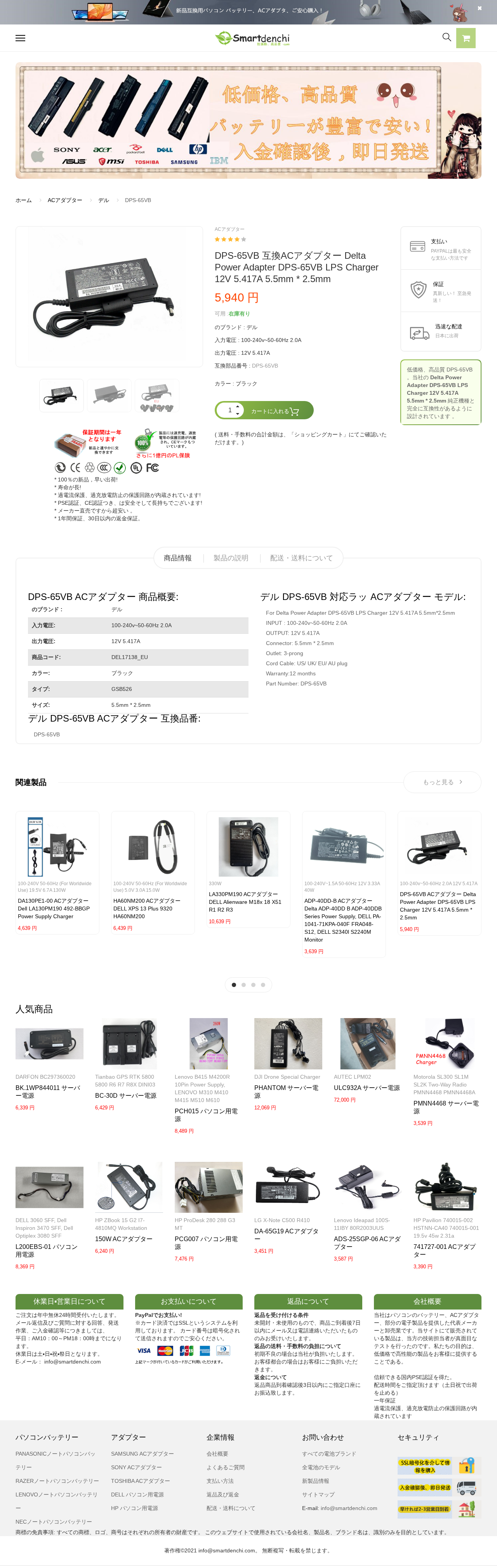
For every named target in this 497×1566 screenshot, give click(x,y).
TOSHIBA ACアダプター (140, 1481)
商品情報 (178, 558)
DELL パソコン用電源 (137, 1494)
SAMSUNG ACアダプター (142, 1454)
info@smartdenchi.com (348, 1508)
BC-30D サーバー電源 (125, 1095)
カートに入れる (270, 411)
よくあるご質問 (226, 1467)
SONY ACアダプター (136, 1467)
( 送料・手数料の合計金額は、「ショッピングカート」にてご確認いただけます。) (301, 438)
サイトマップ (318, 1494)
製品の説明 (231, 558)
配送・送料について (301, 558)
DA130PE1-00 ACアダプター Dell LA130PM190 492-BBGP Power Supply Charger (54, 908)
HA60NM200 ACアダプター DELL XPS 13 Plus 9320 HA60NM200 (147, 908)
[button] (466, 39)
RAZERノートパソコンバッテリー (57, 1481)
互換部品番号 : (232, 366)
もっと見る (438, 782)
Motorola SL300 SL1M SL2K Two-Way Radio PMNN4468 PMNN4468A (444, 1084)
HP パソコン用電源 (134, 1508)
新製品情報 (315, 1481)
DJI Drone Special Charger (287, 1077)
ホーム (24, 200)
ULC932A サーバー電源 (367, 1088)
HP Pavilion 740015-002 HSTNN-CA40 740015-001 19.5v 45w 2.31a (446, 1228)
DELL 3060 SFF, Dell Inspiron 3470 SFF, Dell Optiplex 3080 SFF (44, 1228)
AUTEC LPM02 (352, 1077)
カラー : (224, 383)
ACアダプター (65, 200)
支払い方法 (220, 1481)
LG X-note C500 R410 (282, 1220)
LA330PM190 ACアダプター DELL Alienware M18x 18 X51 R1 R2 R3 (245, 902)
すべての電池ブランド (329, 1454)
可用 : (222, 313)
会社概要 (217, 1454)
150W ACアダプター (124, 1239)
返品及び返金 (223, 1494)
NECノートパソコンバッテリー (54, 1522)
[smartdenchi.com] (249, 38)
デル (103, 200)
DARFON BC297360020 (45, 1077)
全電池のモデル (321, 1467)
